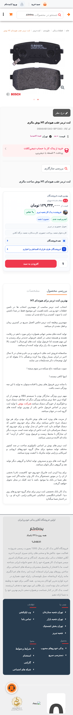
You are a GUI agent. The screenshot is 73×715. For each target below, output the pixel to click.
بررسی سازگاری (53, 168)
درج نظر (60, 112)
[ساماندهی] (17, 703)
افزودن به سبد (31, 263)
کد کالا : (66, 128)
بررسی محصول (57, 291)
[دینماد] (36, 703)
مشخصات (33, 291)
